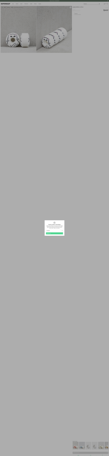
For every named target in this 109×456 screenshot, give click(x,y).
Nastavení (48, 230)
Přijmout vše (49, 233)
